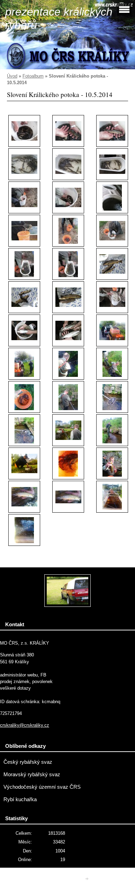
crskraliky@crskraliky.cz (24, 725)
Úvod (12, 76)
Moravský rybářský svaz (31, 774)
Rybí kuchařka (20, 799)
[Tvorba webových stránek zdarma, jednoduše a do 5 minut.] (87, 878)
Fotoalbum (33, 76)
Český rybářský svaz (27, 762)
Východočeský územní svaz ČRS (42, 787)
